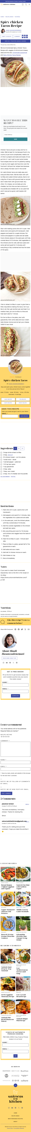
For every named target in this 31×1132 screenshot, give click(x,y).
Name (5, 682)
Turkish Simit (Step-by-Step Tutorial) (6, 969)
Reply (27, 804)
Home (2, 16)
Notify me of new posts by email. (15, 789)
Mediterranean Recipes (15, 1118)
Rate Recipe (8, 402)
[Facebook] (10, 662)
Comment (17, 36)
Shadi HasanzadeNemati (16, 383)
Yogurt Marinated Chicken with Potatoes (8, 911)
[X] (13, 662)
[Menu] (29, 4)
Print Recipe (23, 402)
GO (15, 1055)
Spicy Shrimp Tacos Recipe (12, 55)
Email (5, 413)
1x (15, 448)
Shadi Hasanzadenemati (13, 30)
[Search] (26, 4)
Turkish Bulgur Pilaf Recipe (22, 1020)
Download (15, 695)
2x (19, 448)
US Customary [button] (5, 476)
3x (22, 448)
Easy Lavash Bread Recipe (21, 996)
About (16, 1121)
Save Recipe (8, 399)
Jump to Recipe (6, 36)
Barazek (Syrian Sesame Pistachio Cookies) (7, 936)
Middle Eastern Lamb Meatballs (22, 911)
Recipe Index (9, 16)
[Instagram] (3, 662)
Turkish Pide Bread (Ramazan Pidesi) (7, 1019)
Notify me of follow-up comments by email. (15, 782)
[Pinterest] (16, 662)
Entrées (17, 16)
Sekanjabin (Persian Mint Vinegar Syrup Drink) (21, 937)
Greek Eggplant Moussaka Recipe (7, 996)
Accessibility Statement (19, 1128)
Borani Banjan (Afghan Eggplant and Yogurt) (7, 887)
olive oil (10, 455)
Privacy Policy (10, 1128)
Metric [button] (13, 476)
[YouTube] (6, 662)
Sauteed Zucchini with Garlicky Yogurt (22, 887)
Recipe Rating (6, 734)
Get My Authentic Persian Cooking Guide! (15, 1)
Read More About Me (9, 658)
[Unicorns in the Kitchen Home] (7, 4)
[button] (10, 377)
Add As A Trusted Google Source (15, 41)
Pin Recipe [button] (23, 399)
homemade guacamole (20, 52)
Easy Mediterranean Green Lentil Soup (22, 971)
